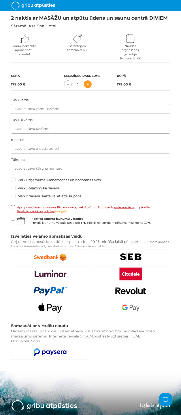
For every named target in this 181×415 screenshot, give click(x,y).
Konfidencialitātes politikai (36, 211)
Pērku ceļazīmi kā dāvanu (39, 188)
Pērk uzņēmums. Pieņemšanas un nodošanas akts (59, 180)
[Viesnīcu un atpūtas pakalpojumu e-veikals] (33, 5)
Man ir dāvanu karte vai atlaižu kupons (49, 196)
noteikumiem (124, 207)
